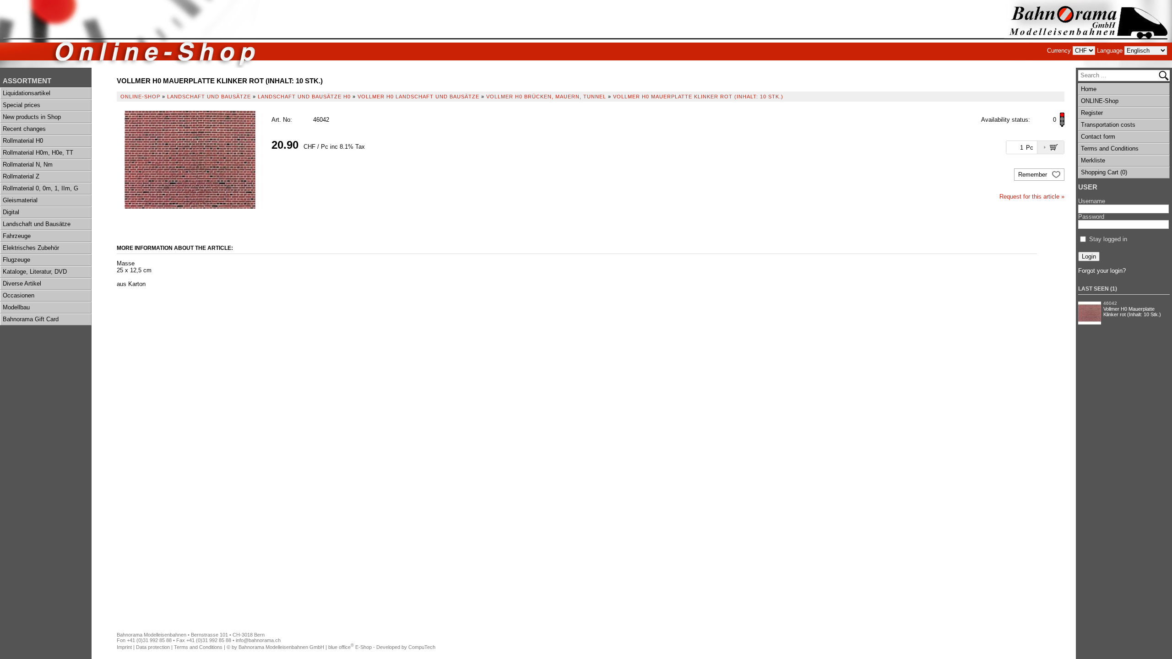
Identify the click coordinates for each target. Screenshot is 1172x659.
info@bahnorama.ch (258, 640)
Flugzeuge (16, 259)
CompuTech (421, 647)
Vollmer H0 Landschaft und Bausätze (418, 96)
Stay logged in (1108, 239)
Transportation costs (1108, 124)
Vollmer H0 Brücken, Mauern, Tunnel (546, 96)
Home (1088, 89)
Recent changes (24, 128)
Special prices (21, 105)
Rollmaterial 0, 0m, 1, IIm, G (40, 188)
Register (1092, 112)
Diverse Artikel (22, 283)
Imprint (124, 647)
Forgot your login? (1102, 270)
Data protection (153, 647)
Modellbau (16, 307)
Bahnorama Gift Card (31, 319)
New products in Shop (32, 116)
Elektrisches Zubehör (31, 247)
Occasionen (18, 295)
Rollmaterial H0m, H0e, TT (38, 152)
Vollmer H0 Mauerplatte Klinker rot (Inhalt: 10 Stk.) (1132, 311)
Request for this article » (1031, 196)
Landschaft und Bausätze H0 (304, 96)
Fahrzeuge (17, 235)
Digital (11, 212)
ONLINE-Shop (1099, 100)
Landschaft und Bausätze (37, 224)
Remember (1033, 174)
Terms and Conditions (1110, 148)
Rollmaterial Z (21, 176)
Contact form (1098, 136)
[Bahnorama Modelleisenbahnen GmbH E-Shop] (1088, 34)
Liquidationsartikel (26, 93)
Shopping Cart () (1104, 172)
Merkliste (1093, 160)
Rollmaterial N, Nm (28, 164)
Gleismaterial (20, 200)
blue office (341, 647)
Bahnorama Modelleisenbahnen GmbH (281, 647)
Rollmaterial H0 (23, 140)
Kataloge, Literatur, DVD (35, 271)
